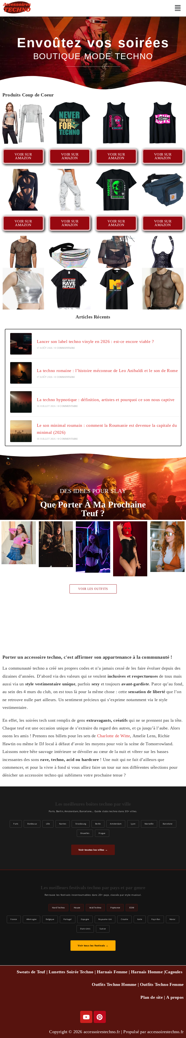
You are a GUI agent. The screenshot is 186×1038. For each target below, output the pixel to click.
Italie (139, 919)
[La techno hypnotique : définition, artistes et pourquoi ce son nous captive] (21, 402)
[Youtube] (86, 1017)
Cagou (171, 971)
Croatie (124, 919)
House (77, 907)
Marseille (149, 823)
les (179, 971)
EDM (131, 907)
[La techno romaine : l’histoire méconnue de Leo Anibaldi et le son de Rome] (21, 373)
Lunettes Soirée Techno (71, 971)
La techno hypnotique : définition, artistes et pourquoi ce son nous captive (106, 399)
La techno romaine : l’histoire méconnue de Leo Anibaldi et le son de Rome (107, 370)
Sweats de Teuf (31, 971)
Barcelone (168, 823)
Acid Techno (95, 907)
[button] (177, 8)
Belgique (50, 919)
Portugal (67, 919)
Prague (102, 833)
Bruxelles (84, 833)
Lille (48, 823)
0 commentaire (64, 348)
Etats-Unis (85, 928)
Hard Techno (58, 907)
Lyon (133, 823)
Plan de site (151, 997)
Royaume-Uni (105, 919)
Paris (15, 823)
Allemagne (31, 919)
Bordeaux (32, 823)
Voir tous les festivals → (93, 945)
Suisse (103, 928)
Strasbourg (80, 823)
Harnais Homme (147, 971)
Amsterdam (116, 823)
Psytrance (115, 907)
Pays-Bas (155, 919)
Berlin (98, 823)
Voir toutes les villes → (93, 849)
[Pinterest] (100, 1017)
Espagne (85, 919)
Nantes (62, 823)
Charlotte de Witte (113, 735)
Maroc (173, 919)
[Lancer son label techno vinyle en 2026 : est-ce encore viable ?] (21, 344)
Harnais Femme (112, 971)
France (13, 919)
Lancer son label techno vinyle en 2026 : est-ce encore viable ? (95, 341)
